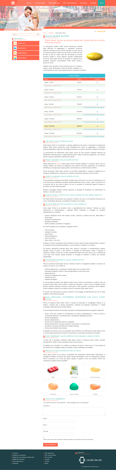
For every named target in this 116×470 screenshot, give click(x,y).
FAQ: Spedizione (54, 3)
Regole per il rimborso (19, 459)
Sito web (45, 431)
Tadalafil (50, 33)
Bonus (29, 3)
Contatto (93, 3)
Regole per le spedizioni (19, 455)
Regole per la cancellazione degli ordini (23, 457)
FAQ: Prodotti (48, 457)
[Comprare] (97, 82)
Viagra (59, 163)
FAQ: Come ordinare (70, 3)
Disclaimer (15, 463)
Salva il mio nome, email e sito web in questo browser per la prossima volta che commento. (68, 439)
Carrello (47, 461)
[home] (15, 3)
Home (44, 33)
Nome (45, 418)
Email (45, 425)
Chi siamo (83, 3)
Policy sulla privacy (18, 461)
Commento (46, 405)
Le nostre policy (39, 3)
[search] (37, 34)
